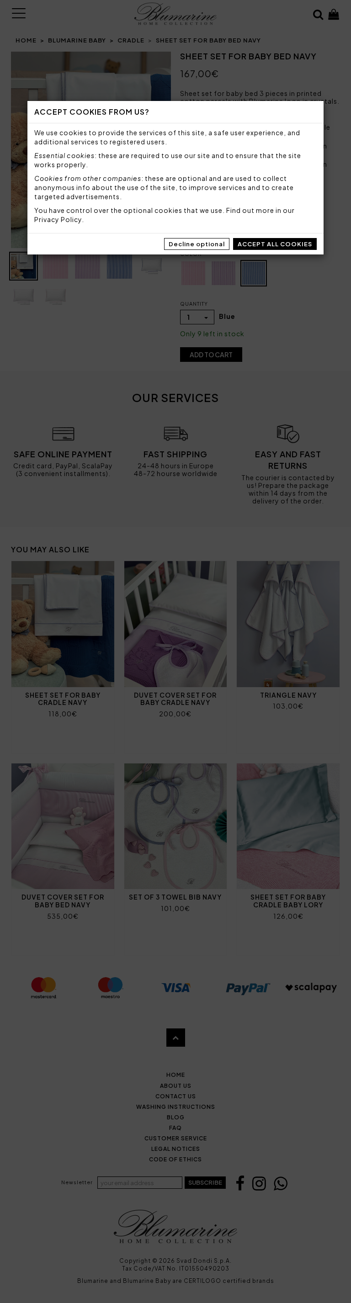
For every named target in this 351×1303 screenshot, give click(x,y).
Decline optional (197, 244)
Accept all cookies (275, 244)
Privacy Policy (58, 219)
